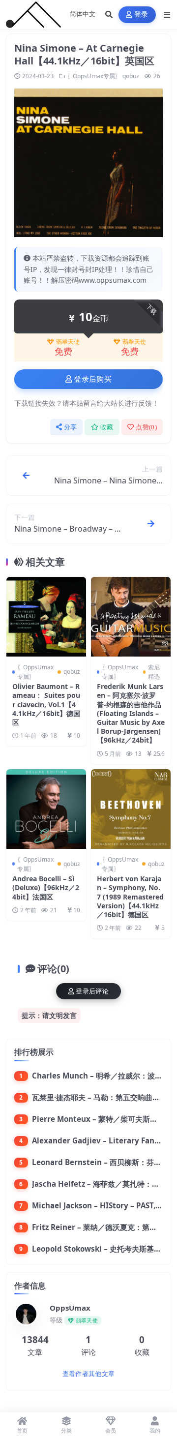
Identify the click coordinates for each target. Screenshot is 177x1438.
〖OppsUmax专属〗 (94, 76)
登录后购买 (93, 379)
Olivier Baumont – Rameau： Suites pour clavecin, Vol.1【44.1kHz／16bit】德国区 (46, 704)
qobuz (130, 76)
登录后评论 (92, 991)
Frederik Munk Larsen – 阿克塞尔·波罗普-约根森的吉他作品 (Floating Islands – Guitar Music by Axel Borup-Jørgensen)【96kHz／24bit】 (131, 713)
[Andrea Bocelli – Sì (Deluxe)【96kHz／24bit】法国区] (46, 809)
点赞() (146, 427)
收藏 (107, 427)
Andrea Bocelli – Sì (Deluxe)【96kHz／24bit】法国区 (45, 887)
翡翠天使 (68, 341)
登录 (141, 14)
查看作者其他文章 (88, 1374)
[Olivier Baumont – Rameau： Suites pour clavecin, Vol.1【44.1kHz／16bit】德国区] (46, 617)
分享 (70, 427)
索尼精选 (154, 672)
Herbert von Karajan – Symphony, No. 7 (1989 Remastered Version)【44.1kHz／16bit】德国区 (130, 896)
